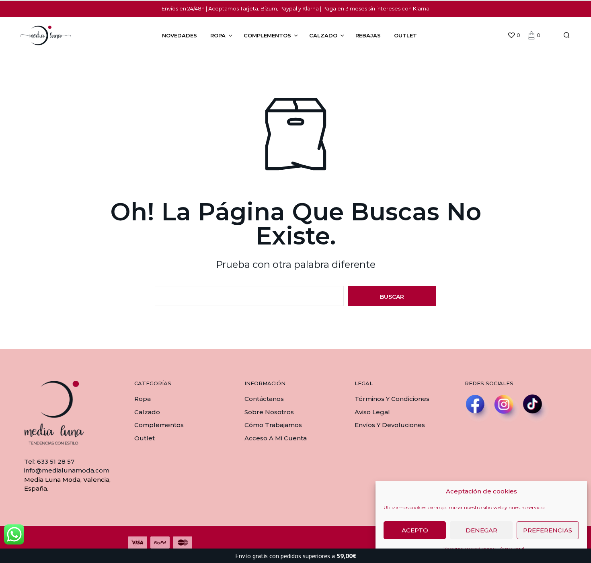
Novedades (179, 35)
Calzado (323, 35)
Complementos (267, 35)
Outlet (405, 35)
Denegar (481, 530)
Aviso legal (372, 412)
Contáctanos (264, 399)
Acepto (415, 530)
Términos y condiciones (392, 399)
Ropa (218, 35)
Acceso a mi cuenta (275, 438)
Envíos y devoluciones (390, 425)
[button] (513, 35)
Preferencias (547, 530)
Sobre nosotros (269, 412)
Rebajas (368, 35)
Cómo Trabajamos (273, 425)
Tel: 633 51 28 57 (49, 461)
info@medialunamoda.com (66, 470)
